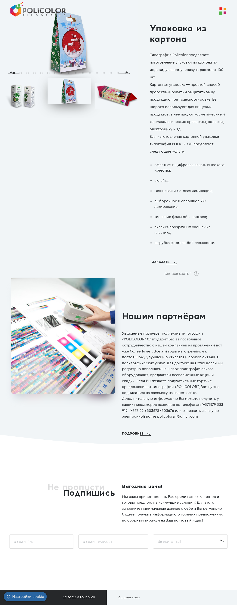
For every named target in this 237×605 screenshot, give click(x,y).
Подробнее (132, 433)
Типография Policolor (169, 54)
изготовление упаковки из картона (181, 62)
